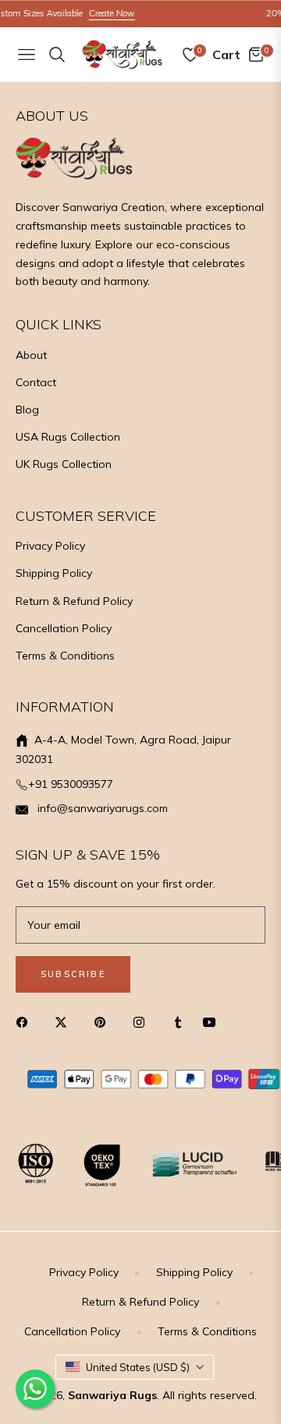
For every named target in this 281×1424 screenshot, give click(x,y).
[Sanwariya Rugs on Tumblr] (178, 1021)
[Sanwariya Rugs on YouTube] (213, 1021)
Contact (36, 382)
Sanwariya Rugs (112, 1395)
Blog (27, 410)
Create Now (103, 13)
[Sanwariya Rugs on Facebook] (26, 1021)
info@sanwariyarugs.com (101, 808)
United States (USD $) (138, 1367)
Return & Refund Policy (74, 601)
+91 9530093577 (70, 784)
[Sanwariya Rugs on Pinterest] (104, 1021)
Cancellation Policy (64, 628)
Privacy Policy (50, 546)
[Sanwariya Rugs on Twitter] (65, 1021)
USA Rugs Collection (68, 437)
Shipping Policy (54, 573)
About (31, 355)
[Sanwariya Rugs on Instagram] (143, 1021)
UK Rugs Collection (64, 464)
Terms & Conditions (65, 656)
